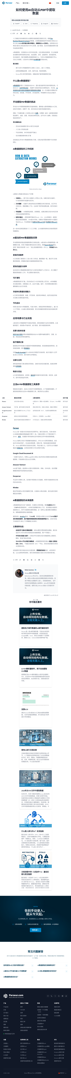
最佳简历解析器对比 (59, 1049)
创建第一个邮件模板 (42, 1015)
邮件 (19, 437)
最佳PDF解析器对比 (59, 1046)
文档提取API (40, 1024)
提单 (21, 1024)
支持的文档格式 (41, 1018)
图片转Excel (23, 1058)
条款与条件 (57, 1007)
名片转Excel (23, 1049)
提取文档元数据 (41, 1021)
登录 (57, 3)
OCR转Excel (23, 1052)
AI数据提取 (16, 86)
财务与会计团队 (18, 334)
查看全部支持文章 (42, 1029)
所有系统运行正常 (10, 1034)
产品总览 (5, 1007)
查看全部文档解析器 (25, 1027)
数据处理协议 (57, 1010)
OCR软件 (5, 1055)
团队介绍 (5, 1016)
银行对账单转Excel (25, 1043)
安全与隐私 (40, 1027)
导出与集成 (6, 1052)
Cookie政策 (57, 1016)
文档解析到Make (41, 1057)
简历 (21, 1019)
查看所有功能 (7, 1058)
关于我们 (5, 1013)
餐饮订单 (22, 1022)
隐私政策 (56, 1013)
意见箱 (5, 1022)
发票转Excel (23, 1046)
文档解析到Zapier (42, 1049)
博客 (4, 1024)
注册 (64, 3)
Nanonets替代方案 (59, 1055)
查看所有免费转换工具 (26, 1061)
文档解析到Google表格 (43, 1046)
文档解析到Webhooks (43, 1060)
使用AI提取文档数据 (42, 1007)
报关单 (33, 375)
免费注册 (34, 930)
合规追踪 (18, 366)
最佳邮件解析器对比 (59, 1043)
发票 (36, 113)
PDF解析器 (37, 60)
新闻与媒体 (6, 1030)
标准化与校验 (7, 1049)
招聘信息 (5, 1019)
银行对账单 (23, 1016)
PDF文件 (22, 1010)
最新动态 (5, 1027)
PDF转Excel (23, 1055)
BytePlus (22, 516)
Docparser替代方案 (59, 1052)
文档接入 (5, 1043)
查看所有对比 (57, 1061)
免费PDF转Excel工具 (39, 222)
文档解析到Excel (41, 1043)
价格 (4, 1010)
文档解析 (5, 1046)
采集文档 (20, 448)
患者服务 (27, 348)
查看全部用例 (24, 1030)
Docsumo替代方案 (59, 1058)
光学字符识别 (24, 88)
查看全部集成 (41, 1063)
